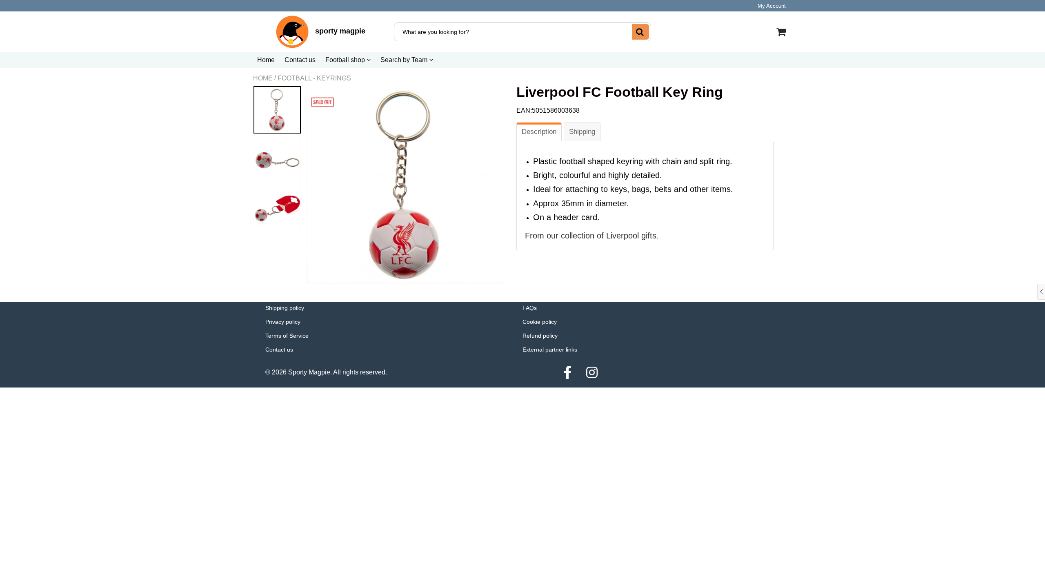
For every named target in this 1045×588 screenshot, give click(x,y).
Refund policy (540, 335)
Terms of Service (287, 335)
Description (539, 132)
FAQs (529, 308)
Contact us (300, 59)
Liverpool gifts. (632, 235)
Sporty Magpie (309, 372)
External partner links (549, 349)
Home (266, 59)
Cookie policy (539, 321)
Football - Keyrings (314, 78)
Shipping (582, 132)
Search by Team (404, 59)
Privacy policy (282, 321)
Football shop (346, 59)
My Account (772, 6)
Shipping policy (284, 308)
